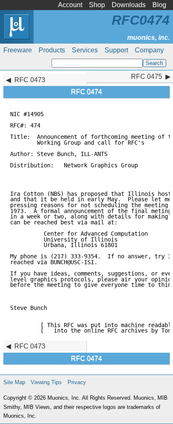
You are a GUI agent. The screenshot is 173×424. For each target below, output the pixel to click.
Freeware (17, 50)
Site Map (14, 382)
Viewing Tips (46, 382)
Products (52, 50)
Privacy (77, 382)
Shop (97, 4)
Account (70, 4)
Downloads (129, 4)
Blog (159, 4)
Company (149, 50)
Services (85, 50)
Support (116, 50)
